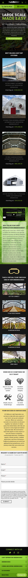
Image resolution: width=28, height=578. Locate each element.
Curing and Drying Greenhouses (12, 566)
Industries (5, 575)
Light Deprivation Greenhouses (12, 557)
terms (20, 498)
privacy (24, 498)
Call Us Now (7, 7)
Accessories (6, 570)
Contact (21, 7)
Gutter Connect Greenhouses (14, 38)
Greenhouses (6, 562)
